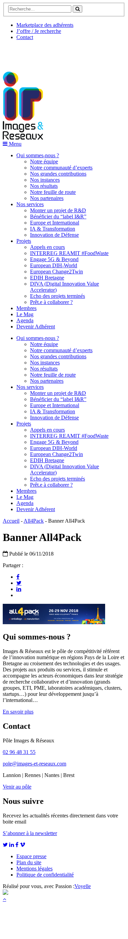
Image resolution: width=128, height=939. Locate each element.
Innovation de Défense (54, 235)
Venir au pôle (17, 787)
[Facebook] (17, 576)
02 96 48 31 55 (19, 752)
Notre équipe (44, 161)
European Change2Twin (56, 271)
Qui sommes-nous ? (37, 155)
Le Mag (24, 314)
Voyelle (82, 886)
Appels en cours (47, 247)
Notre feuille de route (53, 192)
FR (53, 53)
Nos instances (45, 180)
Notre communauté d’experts (61, 167)
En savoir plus (18, 712)
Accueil (11, 521)
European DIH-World (53, 265)
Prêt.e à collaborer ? (51, 302)
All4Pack (34, 521)
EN (28, 53)
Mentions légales (34, 868)
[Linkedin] (18, 589)
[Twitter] (19, 582)
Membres (26, 308)
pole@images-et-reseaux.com (34, 763)
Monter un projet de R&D (58, 210)
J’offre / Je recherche (38, 31)
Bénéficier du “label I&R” (58, 216)
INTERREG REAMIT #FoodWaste (69, 253)
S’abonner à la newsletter (30, 833)
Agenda (24, 320)
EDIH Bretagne (47, 278)
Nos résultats (44, 186)
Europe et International (54, 222)
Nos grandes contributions (58, 174)
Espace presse (31, 856)
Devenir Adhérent (35, 326)
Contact (24, 37)
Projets (23, 241)
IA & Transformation (52, 229)
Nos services (30, 204)
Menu (15, 144)
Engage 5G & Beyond (54, 259)
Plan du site (28, 862)
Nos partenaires (46, 198)
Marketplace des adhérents (44, 25)
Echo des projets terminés (57, 296)
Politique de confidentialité (45, 875)
